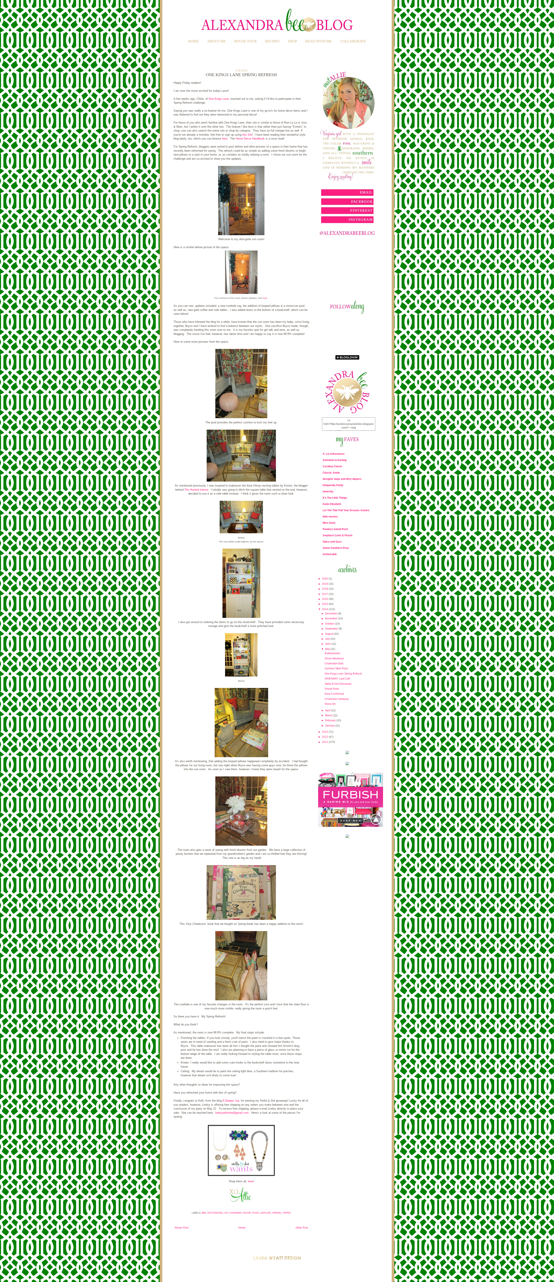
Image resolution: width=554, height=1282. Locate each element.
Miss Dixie (329, 522)
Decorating (215, 1212)
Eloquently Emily (333, 485)
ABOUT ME (216, 41)
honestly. (328, 491)
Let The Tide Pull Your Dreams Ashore (346, 510)
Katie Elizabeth (332, 504)
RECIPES (272, 41)
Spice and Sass (332, 541)
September (332, 628)
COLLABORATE (353, 41)
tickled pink (330, 554)
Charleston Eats (334, 663)
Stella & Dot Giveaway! (338, 683)
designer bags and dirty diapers (342, 478)
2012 (325, 736)
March (329, 715)
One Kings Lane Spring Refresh (343, 673)
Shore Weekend (334, 658)
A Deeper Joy (230, 1100)
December (331, 613)
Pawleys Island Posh (335, 529)
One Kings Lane (219, 98)
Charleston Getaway (337, 698)
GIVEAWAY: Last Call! (337, 678)
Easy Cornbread (334, 693)
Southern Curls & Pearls (338, 535)
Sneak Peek (332, 688)
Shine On (330, 703)
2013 (325, 731)
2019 (325, 583)
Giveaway (235, 1212)
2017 (325, 594)
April (328, 710)
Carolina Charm (332, 466)
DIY (226, 1212)
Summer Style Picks (336, 668)
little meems (330, 516)
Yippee (287, 1212)
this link (247, 134)
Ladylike (265, 1212)
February (330, 720)
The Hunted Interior (196, 489)
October (330, 623)
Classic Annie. (331, 472)
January (330, 725)
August (329, 633)
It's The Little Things (335, 497)
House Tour (251, 1212)
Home (193, 41)
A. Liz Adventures (334, 453)
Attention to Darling (334, 460)
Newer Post (181, 1227)
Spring (276, 1212)
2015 (325, 604)
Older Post (302, 1227)
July (327, 638)
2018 (325, 588)
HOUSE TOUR (245, 41)
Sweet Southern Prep (336, 547)
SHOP (292, 41)
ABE (203, 1212)
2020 (325, 578)
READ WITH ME (318, 41)
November (331, 618)
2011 (325, 742)
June (328, 643)
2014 (325, 609)
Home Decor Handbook (250, 138)
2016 (325, 599)
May (328, 649)
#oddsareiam (332, 653)
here (224, 138)
